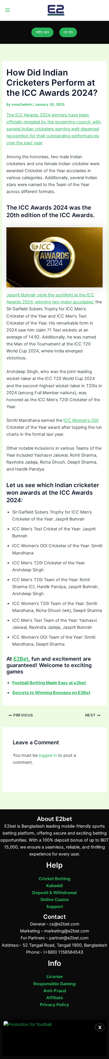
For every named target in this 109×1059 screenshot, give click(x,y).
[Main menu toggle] (7, 10)
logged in (48, 755)
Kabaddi (54, 885)
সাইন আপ (42, 32)
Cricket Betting (54, 878)
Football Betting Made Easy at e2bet (49, 682)
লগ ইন (68, 32)
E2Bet (20, 658)
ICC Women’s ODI (81, 420)
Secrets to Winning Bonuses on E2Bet (51, 692)
